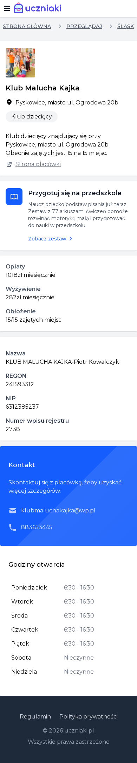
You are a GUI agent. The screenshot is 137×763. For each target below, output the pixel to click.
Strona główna (27, 26)
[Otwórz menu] (7, 8)
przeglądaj (84, 26)
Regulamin (35, 716)
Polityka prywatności (88, 716)
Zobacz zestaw (47, 239)
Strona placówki (38, 164)
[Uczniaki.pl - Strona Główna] (39, 8)
